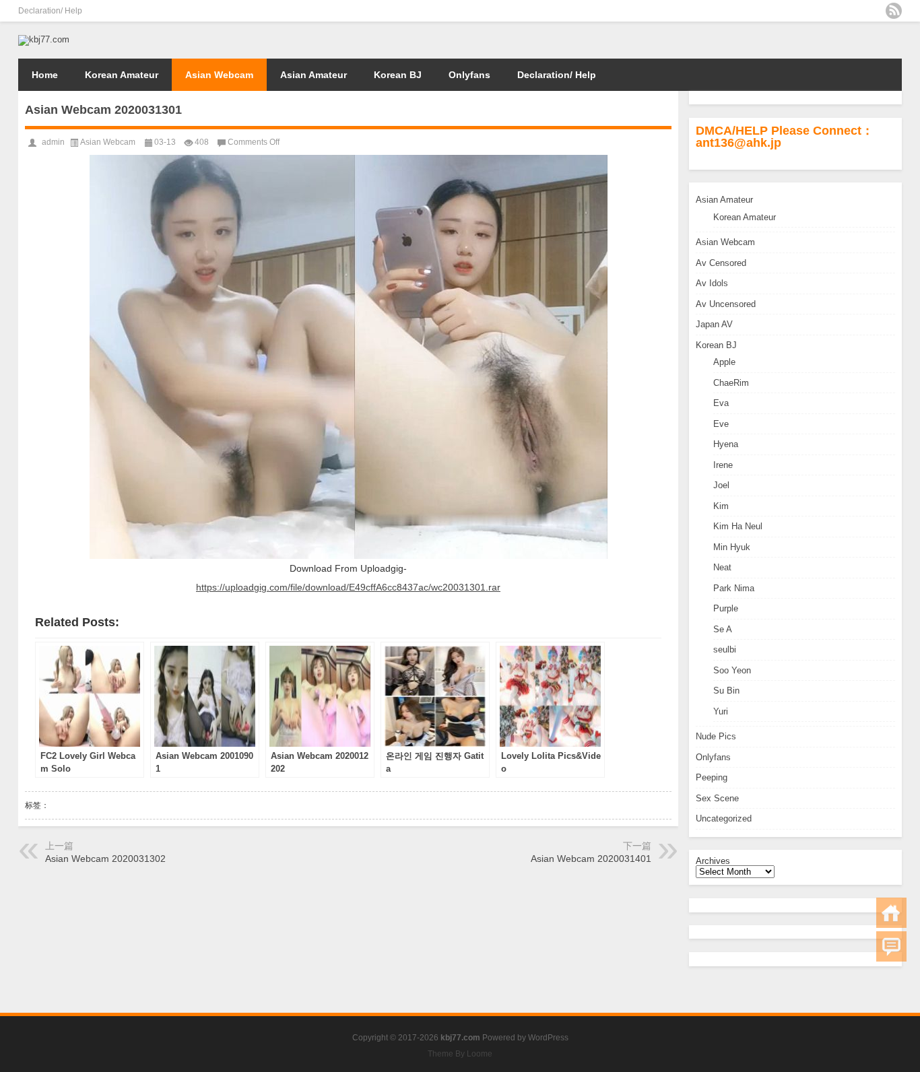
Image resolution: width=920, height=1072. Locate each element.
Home (45, 74)
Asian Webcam (219, 74)
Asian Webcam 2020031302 (105, 858)
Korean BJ (398, 74)
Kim (721, 506)
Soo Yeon (732, 670)
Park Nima (733, 588)
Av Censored (721, 263)
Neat (722, 567)
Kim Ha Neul (737, 526)
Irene (723, 465)
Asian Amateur (313, 74)
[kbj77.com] (43, 39)
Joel (721, 485)
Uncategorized (724, 818)
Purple (725, 608)
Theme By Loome (460, 1054)
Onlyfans (469, 74)
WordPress (548, 1037)
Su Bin (726, 690)
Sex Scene (717, 798)
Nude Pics (716, 736)
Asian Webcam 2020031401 (591, 858)
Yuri (720, 711)
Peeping (711, 777)
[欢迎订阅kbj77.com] (894, 11)
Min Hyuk (731, 547)
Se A (722, 629)
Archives (713, 861)
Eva (721, 403)
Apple (724, 362)
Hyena (725, 444)
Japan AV (714, 324)
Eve (721, 424)
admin (53, 142)
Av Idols (712, 283)
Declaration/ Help (50, 10)
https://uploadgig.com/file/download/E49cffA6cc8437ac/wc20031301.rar (348, 587)
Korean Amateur (121, 74)
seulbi (724, 649)
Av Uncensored (726, 304)
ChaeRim (731, 383)
